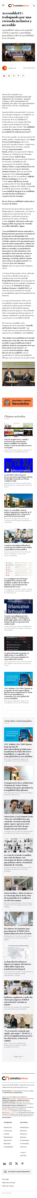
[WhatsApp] (9, 76)
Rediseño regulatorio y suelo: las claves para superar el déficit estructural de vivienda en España (18, 1001)
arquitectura (14, 1098)
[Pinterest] (18, 76)
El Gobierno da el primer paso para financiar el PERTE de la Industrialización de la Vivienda (17, 931)
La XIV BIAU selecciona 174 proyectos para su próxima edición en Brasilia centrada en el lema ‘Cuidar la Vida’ (18, 478)
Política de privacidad (8, 1182)
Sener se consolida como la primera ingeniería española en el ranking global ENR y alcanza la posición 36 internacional (17, 513)
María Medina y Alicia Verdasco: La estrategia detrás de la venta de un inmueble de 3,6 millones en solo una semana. (18, 897)
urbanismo (23, 1098)
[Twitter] (16, 1164)
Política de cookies (8, 1186)
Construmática (6, 1111)
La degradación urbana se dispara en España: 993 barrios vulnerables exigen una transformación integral (17, 965)
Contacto (23, 1152)
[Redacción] (5, 68)
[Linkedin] (4, 76)
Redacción (12, 68)
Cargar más (18, 1056)
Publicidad (23, 1155)
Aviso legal (5, 1179)
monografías (13, 1112)
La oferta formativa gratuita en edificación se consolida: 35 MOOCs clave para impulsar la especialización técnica (16, 656)
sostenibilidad (6, 1116)
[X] (14, 76)
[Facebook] (23, 76)
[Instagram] (10, 1164)
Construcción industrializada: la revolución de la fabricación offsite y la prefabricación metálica (18, 547)
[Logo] (18, 5)
